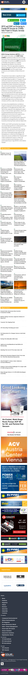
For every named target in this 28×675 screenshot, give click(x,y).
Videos (4, 604)
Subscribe (5, 611)
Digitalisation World (7, 635)
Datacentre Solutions (8, 632)
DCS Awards (5, 648)
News (3, 598)
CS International (6, 639)
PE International (6, 643)
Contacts (4, 613)
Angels (6, 673)
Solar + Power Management (10, 626)
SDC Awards (5, 650)
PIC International (6, 641)
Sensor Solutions (7, 630)
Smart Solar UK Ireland (8, 628)
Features (4, 600)
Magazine (4, 602)
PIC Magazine (6, 622)
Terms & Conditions (13, 671)
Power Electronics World (9, 624)
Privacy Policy (20, 671)
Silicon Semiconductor (8, 620)
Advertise (4, 609)
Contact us (25, 671)
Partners (4, 606)
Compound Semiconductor (9, 618)
